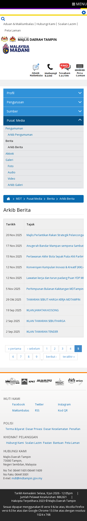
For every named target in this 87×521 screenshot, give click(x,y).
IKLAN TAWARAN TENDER (42, 332)
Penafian (74, 429)
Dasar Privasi (34, 429)
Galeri (9, 160)
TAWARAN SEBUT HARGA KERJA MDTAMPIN (53, 299)
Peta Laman (13, 30)
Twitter (39, 404)
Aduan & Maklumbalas (18, 24)
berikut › (51, 357)
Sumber (12, 111)
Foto (11, 166)
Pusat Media (16, 120)
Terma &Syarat (15, 429)
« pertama (14, 349)
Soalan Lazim (67, 24)
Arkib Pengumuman (20, 135)
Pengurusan (15, 102)
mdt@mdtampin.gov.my (27, 478)
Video (11, 179)
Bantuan (58, 443)
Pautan (47, 443)
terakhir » (69, 357)
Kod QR (63, 410)
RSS (37, 410)
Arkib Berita (15, 147)
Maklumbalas (20, 410)
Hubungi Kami (46, 24)
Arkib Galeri (15, 185)
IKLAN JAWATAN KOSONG (43, 310)
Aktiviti (10, 154)
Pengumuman (14, 128)
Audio (11, 172)
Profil (10, 93)
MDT (19, 199)
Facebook (18, 404)
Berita (9, 141)
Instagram (64, 404)
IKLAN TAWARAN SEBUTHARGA (46, 321)
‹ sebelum (33, 349)
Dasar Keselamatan (56, 429)
